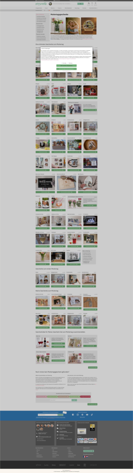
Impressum (51, 59)
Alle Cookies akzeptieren (66, 65)
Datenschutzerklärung (45, 59)
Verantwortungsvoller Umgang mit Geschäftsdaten (67, 58)
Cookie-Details (56, 59)
